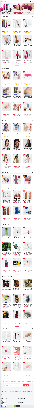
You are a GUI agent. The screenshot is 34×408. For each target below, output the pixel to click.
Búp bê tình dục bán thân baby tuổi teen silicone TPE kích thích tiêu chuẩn (6, 165)
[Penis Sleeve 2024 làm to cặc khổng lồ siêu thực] (17, 195)
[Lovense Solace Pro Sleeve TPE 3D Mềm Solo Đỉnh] (27, 335)
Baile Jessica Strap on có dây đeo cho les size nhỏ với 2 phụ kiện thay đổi (28, 45)
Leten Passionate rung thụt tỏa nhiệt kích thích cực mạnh (17, 61)
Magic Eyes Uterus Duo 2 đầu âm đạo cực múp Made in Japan (17, 97)
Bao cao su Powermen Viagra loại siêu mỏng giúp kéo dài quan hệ (28, 217)
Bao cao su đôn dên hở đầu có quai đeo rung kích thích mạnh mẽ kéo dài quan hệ (6, 185)
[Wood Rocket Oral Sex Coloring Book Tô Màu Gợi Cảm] (17, 350)
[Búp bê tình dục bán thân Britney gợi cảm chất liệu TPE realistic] (27, 158)
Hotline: (5, 394)
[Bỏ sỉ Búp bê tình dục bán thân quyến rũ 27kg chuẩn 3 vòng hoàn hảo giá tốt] (27, 127)
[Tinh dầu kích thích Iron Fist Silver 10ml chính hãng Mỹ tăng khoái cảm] (27, 298)
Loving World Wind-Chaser (6, 44)
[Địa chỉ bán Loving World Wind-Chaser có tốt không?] (6, 39)
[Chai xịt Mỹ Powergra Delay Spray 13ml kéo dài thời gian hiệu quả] (6, 314)
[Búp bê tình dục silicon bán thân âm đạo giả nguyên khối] (17, 106)
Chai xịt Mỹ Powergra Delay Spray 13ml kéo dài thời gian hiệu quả (6, 321)
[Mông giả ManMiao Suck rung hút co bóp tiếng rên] (27, 91)
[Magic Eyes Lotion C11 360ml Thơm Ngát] (27, 262)
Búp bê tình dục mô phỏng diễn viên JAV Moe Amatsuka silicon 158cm (6, 133)
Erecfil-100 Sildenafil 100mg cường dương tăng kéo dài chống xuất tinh (28, 321)
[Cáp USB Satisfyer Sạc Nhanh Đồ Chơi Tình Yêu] (27, 350)
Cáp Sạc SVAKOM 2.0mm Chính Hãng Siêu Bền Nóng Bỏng (17, 372)
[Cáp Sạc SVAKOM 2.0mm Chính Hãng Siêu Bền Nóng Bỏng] (17, 366)
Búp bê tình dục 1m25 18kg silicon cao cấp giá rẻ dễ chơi (6, 149)
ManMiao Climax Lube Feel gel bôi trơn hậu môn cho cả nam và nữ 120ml (6, 253)
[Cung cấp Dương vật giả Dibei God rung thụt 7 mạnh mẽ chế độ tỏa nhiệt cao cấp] (17, 23)
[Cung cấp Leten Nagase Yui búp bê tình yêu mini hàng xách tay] (6, 75)
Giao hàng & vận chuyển (21, 398)
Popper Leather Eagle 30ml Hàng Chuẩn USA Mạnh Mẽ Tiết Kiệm (17, 321)
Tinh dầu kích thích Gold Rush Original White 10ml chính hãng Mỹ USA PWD (17, 305)
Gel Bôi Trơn (5, 224)
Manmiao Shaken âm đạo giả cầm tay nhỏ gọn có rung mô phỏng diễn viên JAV (6, 113)
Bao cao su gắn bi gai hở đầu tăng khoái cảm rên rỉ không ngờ (27, 185)
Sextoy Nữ (5, 16)
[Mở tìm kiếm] (30, 1)
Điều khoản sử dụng (4, 398)
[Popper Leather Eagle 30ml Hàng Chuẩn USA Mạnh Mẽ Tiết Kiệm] (17, 314)
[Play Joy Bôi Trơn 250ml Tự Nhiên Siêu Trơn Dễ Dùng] (27, 247)
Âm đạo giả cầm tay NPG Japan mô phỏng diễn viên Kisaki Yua (28, 82)
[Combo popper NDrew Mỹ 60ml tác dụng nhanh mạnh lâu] (27, 283)
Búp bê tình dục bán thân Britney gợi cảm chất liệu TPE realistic (28, 165)
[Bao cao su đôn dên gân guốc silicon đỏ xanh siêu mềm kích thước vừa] (17, 179)
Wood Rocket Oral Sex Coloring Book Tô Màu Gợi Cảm (17, 357)
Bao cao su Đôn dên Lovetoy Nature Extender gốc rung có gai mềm (27, 201)
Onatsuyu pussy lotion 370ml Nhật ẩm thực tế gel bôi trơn (28, 237)
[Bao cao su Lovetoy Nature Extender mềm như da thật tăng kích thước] (6, 210)
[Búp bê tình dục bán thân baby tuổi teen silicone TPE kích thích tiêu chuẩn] (6, 158)
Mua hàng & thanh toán (21, 399)
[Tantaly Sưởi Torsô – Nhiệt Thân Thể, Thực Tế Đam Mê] (6, 366)
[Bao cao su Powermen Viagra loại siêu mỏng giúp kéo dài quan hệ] (27, 210)
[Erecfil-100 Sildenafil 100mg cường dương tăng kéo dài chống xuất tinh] (27, 314)
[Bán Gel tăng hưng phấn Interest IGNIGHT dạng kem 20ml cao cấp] (6, 262)
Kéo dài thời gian (7, 276)
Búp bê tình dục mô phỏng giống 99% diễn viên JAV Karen (17, 133)
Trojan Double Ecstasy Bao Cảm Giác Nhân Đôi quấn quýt (17, 217)
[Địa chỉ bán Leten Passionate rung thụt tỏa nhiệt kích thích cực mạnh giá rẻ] (17, 54)
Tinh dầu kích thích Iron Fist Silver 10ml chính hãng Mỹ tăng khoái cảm (28, 305)
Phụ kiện (4, 328)
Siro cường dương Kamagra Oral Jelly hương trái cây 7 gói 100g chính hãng (6, 305)
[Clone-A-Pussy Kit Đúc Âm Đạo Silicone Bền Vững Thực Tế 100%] (6, 350)
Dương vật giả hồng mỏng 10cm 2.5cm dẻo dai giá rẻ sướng (6, 61)
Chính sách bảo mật (5, 399)
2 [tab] (17, 13)
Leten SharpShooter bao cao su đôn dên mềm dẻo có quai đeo (6, 201)
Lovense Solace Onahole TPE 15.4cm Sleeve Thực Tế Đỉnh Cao (28, 372)
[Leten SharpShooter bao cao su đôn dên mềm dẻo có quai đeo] (6, 195)
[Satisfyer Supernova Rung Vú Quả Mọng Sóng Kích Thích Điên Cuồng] (27, 54)
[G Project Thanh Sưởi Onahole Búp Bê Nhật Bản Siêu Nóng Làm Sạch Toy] (6, 335)
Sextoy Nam (5, 68)
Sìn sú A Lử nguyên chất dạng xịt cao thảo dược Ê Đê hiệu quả (17, 289)
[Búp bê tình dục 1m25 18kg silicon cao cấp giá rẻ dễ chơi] (6, 143)
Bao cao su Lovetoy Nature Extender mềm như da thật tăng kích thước (6, 217)
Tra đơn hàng (26, 385)
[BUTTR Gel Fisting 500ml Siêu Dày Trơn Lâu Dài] (17, 262)
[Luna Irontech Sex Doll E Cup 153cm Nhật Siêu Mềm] (17, 143)
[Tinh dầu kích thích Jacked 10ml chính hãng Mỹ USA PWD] (6, 283)
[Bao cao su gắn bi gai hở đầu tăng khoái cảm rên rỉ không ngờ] (27, 179)
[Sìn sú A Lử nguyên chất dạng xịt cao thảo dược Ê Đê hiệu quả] (17, 283)
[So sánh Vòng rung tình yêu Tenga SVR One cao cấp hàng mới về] (27, 106)
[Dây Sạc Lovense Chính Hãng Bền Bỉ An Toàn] (17, 335)
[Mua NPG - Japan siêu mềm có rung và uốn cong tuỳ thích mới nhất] (27, 23)
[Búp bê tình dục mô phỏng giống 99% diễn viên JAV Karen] (17, 127)
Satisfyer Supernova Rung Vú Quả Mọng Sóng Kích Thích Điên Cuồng (28, 61)
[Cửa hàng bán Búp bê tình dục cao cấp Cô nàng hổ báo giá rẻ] (17, 158)
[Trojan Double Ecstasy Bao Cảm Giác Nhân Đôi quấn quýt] (17, 210)
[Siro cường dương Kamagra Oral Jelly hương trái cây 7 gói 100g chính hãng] (6, 298)
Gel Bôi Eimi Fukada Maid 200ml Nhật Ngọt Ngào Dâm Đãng (17, 237)
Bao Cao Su (5, 172)
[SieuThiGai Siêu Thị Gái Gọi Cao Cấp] (5, 1)
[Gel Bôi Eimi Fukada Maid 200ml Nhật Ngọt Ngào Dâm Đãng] (17, 231)
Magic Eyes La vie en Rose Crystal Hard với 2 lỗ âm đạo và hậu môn (17, 82)
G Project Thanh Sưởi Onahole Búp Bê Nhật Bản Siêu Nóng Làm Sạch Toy (6, 341)
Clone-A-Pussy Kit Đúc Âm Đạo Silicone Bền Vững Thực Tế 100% (6, 357)
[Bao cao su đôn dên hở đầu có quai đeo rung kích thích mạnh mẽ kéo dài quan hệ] (6, 179)
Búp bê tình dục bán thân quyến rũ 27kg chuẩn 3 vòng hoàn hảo (28, 133)
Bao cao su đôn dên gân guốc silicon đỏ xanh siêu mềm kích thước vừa (17, 185)
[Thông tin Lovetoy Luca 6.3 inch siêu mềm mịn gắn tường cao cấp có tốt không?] (17, 39)
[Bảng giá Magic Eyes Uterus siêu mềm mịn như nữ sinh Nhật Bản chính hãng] (6, 91)
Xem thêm (17, 66)
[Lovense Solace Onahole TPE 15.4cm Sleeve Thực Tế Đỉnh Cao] (27, 366)
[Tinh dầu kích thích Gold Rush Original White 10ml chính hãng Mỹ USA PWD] (17, 298)
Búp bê (4, 120)
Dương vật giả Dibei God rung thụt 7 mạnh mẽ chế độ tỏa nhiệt (17, 30)
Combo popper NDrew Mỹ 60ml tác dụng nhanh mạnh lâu (28, 289)
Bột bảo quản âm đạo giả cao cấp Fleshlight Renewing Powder (6, 237)
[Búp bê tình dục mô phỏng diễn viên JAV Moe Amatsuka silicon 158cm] (6, 127)
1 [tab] (16, 13)
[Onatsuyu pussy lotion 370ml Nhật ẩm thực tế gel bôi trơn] (27, 231)
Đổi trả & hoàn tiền (21, 402)
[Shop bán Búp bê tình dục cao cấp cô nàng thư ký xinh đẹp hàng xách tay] (27, 143)
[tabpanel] (17, 9)
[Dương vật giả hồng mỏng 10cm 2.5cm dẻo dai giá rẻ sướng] (6, 54)
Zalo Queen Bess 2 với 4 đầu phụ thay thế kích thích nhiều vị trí (6, 30)
